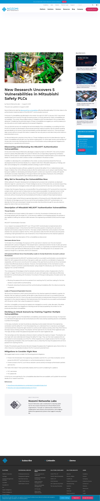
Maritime (69, 486)
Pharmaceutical (71, 493)
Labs (84, 491)
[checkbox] (86, 144)
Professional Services (23, 474)
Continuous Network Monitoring (40, 478)
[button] (42, 9)
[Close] (97, 497)
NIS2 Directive (54, 481)
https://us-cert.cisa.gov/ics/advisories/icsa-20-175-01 (22, 387)
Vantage (4, 476)
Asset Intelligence (6, 489)
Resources (85, 488)
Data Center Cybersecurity (38, 492)
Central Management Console (7, 479)
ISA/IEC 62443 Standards (57, 476)
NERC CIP (53, 478)
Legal (84, 493)
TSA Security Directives (56, 486)
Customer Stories (87, 481)
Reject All (76, 497)
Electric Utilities (70, 476)
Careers (85, 476)
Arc (3, 487)
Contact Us (85, 483)
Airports (69, 474)
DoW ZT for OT (54, 474)
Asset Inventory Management (38, 482)
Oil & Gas (69, 491)
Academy (85, 474)
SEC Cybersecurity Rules (57, 483)
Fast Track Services (23, 478)
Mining (68, 488)
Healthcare (69, 478)
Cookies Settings (65, 497)
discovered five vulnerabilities (29, 110)
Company (85, 478)
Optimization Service (23, 483)
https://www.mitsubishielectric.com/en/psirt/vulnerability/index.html (27, 385)
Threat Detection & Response (39, 474)
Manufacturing (70, 483)
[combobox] (97, 5)
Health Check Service (23, 481)
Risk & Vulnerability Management (39, 485)
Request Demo (91, 9)
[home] (10, 9)
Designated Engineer (23, 476)
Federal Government (72, 481)
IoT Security (37, 489)
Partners (85, 486)
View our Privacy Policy (82, 153)
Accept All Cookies (88, 497)
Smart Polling (5, 494)
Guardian (4, 482)
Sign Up (64, 1)
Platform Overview (7, 474)
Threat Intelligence (7, 492)
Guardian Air (5, 485)
